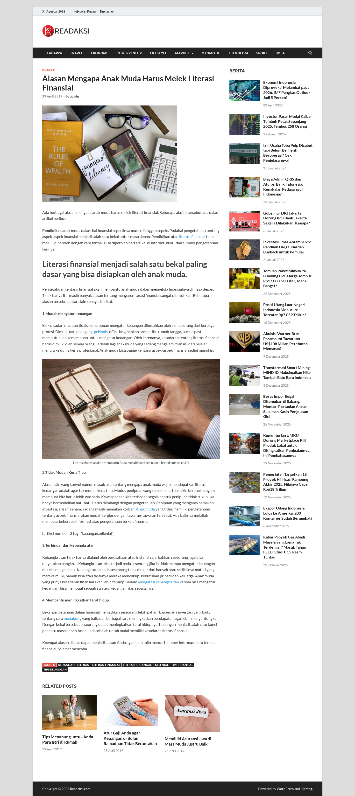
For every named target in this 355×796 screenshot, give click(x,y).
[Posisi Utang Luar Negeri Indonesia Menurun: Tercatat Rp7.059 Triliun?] (244, 305)
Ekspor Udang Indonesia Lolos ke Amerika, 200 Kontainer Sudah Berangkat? (287, 513)
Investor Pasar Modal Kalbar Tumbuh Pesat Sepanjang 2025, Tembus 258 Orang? (287, 121)
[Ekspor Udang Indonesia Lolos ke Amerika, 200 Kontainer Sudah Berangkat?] (244, 508)
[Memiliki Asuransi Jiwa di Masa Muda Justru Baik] (192, 715)
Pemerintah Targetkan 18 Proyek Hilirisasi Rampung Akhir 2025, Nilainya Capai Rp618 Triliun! (285, 481)
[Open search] (310, 53)
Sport (261, 53)
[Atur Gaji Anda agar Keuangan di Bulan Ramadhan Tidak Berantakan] (131, 712)
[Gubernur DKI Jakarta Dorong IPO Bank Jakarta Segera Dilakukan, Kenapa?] (244, 213)
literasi (83, 665)
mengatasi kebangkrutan (158, 582)
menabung (72, 618)
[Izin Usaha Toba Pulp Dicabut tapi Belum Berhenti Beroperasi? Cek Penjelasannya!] (244, 145)
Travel (76, 53)
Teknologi (238, 53)
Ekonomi (99, 53)
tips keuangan (55, 669)
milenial (162, 665)
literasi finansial (192, 236)
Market (182, 53)
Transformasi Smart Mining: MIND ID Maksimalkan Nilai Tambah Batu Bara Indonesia (287, 372)
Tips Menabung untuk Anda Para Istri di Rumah (67, 739)
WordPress (285, 789)
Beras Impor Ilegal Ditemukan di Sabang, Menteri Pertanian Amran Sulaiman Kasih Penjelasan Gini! (285, 406)
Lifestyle (158, 53)
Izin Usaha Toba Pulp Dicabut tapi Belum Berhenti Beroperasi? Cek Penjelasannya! (287, 152)
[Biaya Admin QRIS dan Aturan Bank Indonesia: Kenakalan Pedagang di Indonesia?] (244, 179)
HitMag (306, 789)
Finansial (49, 70)
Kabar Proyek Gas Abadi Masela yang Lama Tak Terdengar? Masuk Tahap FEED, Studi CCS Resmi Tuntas (284, 547)
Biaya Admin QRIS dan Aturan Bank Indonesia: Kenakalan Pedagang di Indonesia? (283, 186)
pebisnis (101, 331)
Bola (280, 53)
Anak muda (145, 509)
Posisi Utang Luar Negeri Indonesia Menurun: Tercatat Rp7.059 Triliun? (284, 309)
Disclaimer (107, 11)
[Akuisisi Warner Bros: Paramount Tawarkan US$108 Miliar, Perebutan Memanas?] (244, 334)
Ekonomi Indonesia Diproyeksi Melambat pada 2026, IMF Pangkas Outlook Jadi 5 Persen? (287, 89)
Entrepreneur (128, 53)
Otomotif (211, 53)
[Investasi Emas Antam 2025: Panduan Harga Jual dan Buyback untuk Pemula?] (244, 242)
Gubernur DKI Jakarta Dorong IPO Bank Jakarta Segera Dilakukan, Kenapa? (286, 218)
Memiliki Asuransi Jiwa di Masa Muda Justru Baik (188, 741)
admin (74, 96)
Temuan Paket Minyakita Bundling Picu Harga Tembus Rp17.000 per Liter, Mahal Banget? (287, 278)
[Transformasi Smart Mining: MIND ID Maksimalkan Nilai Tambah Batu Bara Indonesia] (244, 368)
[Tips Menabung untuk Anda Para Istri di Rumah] (69, 714)
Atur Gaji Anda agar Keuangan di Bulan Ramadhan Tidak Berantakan (130, 738)
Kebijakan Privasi (84, 11)
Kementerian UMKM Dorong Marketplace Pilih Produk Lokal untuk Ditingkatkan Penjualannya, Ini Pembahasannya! (286, 445)
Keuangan (66, 665)
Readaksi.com (80, 789)
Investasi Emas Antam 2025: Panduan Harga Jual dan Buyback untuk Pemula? (287, 246)
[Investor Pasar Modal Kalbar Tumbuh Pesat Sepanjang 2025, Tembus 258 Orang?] (244, 116)
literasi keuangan (137, 665)
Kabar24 (54, 53)
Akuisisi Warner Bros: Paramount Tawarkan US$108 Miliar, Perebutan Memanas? (285, 341)
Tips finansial (182, 665)
